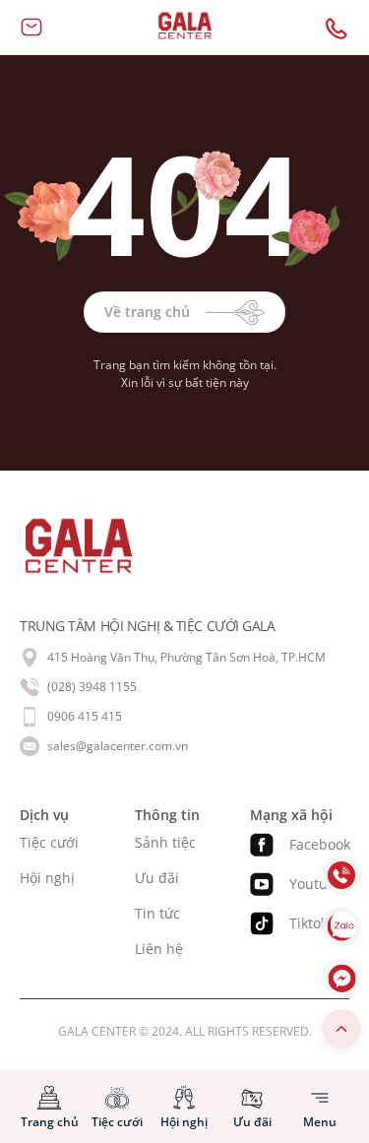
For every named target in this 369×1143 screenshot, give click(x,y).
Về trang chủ (147, 311)
